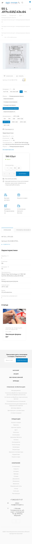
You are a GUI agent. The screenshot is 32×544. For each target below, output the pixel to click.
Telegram (18, 521)
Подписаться (22, 360)
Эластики (16, 432)
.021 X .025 (6, 125)
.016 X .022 (20, 118)
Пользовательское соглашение (16, 401)
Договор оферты (16, 408)
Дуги (16, 430)
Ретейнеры (16, 447)
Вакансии (16, 483)
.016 (9, 118)
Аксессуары (16, 434)
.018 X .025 (15, 122)
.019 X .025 (23, 122)
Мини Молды (16, 444)
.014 (4, 118)
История (16, 471)
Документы (16, 478)
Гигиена (16, 439)
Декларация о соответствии (16, 410)
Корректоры (16, 454)
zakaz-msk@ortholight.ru (17, 504)
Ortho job (16, 491)
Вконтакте (14, 521)
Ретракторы (16, 449)
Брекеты (16, 425)
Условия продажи (16, 413)
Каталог (16, 370)
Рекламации (16, 493)
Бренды (16, 381)
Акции (16, 374)
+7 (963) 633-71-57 (16, 499)
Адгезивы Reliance (16, 437)
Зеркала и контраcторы (16, 452)
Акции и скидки (16, 422)
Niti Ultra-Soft (14, 91)
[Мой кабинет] (25, 3)
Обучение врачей (16, 377)
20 (19, 168)
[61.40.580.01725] (16, 56)
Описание (7, 230)
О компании (16, 466)
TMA (25, 91)
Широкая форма (8, 98)
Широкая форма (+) (9, 111)
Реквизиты (16, 481)
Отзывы (16, 476)
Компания (16, 463)
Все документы (16, 390)
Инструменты (16, 442)
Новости (16, 469)
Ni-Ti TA (5, 91)
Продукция (16, 419)
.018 (14, 118)
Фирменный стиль (16, 486)
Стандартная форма (9, 105)
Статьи (16, 488)
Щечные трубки (16, 427)
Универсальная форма (10, 102)
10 (15, 168)
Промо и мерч (16, 457)
